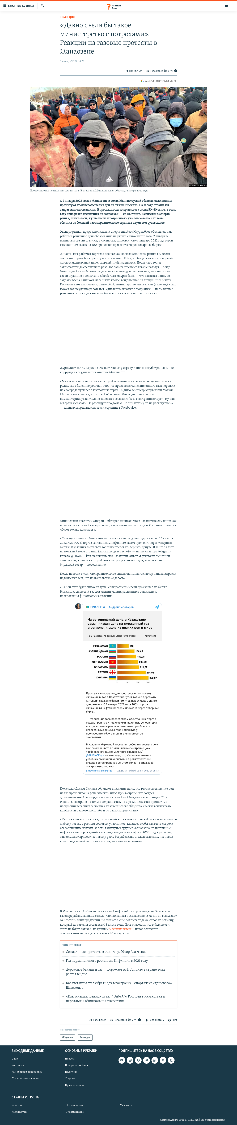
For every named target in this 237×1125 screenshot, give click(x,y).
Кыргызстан (19, 1112)
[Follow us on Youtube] (121, 1060)
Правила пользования (25, 1078)
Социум (70, 1078)
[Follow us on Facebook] (138, 1060)
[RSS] (171, 1060)
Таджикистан (74, 1105)
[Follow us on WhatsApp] (154, 1060)
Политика (71, 1072)
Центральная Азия (76, 1065)
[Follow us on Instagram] (130, 1060)
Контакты (18, 1065)
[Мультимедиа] (226, 5)
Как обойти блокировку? (27, 1072)
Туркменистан (75, 1112)
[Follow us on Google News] (163, 1060)
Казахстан (18, 1105)
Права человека (75, 1085)
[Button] (134, 71)
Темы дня (67, 17)
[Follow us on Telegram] (146, 1060)
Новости (70, 1058)
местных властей (121, 929)
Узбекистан (127, 1105)
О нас (15, 1058)
